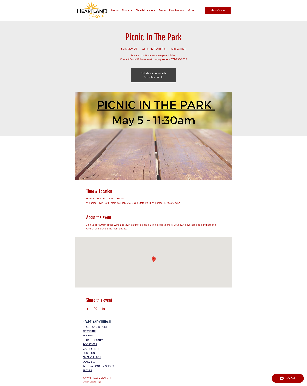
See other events (153, 77)
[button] (127, 10)
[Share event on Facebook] (87, 308)
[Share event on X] (95, 308)
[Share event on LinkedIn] (103, 308)
